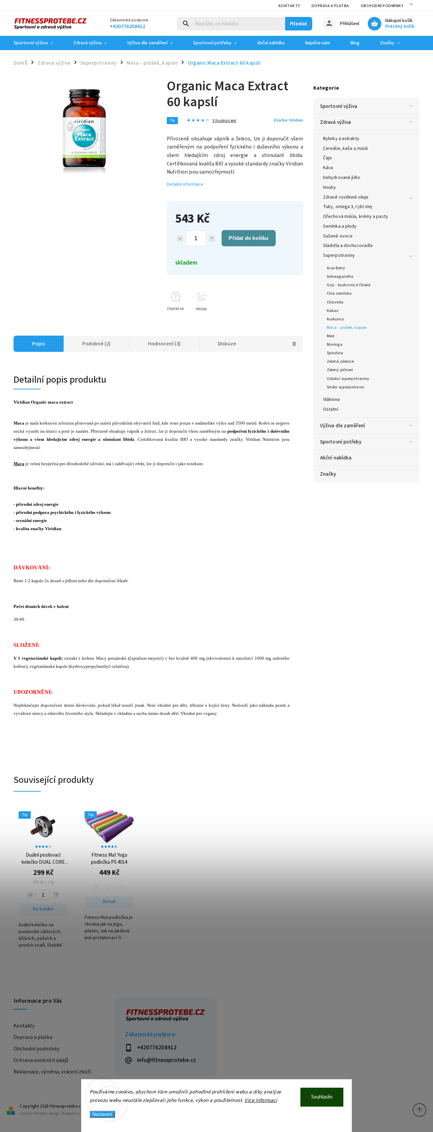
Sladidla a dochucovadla (347, 245)
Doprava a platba (330, 6)
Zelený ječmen (340, 370)
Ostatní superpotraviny (348, 379)
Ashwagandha (340, 276)
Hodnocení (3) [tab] (164, 343)
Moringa (334, 344)
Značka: (288, 120)
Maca (19, 463)
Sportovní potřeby (340, 442)
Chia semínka (339, 293)
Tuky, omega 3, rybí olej (347, 206)
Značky (328, 474)
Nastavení (102, 1114)
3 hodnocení (224, 120)
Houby (329, 187)
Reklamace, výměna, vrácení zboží (52, 1072)
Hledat (298, 23)
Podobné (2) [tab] (96, 343)
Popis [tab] (38, 343)
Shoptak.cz (70, 1113)
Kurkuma (335, 319)
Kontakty (289, 6)
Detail (109, 901)
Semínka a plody (340, 226)
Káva (328, 167)
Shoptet (39, 1113)
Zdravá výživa (335, 122)
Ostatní (330, 409)
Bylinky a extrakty (341, 138)
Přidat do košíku (248, 238)
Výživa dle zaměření (342, 425)
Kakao (333, 311)
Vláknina (331, 399)
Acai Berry (336, 268)
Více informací (261, 1100)
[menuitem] (38, 43)
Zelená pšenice (340, 361)
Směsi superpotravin (345, 387)
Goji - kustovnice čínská (348, 285)
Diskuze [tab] (227, 343)
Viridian (22, 402)
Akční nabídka (335, 457)
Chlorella (335, 302)
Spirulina (335, 353)
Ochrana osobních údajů (41, 1060)
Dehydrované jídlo (341, 177)
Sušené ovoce (337, 236)
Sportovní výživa (339, 106)
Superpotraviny (339, 255)
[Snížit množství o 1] (180, 238)
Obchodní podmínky (382, 6)
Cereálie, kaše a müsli (345, 148)
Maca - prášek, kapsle (346, 327)
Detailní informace (185, 184)
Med (330, 336)
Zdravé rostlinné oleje (345, 197)
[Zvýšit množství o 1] (212, 238)
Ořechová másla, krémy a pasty (355, 216)
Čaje (327, 158)
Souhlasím (322, 1097)
